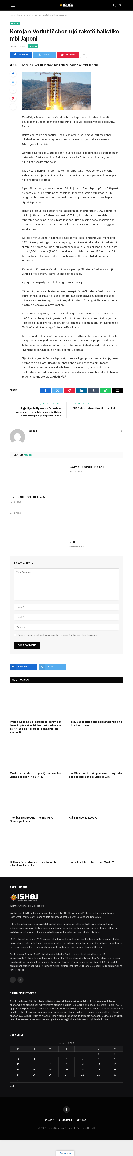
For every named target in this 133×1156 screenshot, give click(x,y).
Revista (15, 23)
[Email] (13, 106)
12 (50, 1064)
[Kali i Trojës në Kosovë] (96, 798)
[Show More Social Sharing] (83, 55)
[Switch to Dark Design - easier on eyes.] (120, 5)
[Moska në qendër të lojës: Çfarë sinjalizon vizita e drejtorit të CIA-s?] (37, 753)
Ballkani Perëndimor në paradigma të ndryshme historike (33, 864)
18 (34, 1069)
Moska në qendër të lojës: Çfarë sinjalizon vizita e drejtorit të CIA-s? (36, 775)
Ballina (49, 1120)
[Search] (115, 5)
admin (33, 430)
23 (115, 1069)
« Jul (12, 1086)
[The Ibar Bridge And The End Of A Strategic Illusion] (37, 798)
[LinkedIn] (13, 90)
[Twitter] (13, 82)
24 (18, 1074)
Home (12, 15)
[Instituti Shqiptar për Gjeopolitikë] (66, 5)
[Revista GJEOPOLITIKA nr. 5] (37, 478)
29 (98, 1074)
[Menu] (13, 5)
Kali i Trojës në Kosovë (83, 817)
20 (66, 1069)
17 (18, 1069)
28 (82, 1074)
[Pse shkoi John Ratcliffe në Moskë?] (96, 842)
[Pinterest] (13, 98)
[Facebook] (13, 73)
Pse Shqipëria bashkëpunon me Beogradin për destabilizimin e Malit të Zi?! (95, 775)
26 (50, 1074)
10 (18, 1064)
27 (66, 1074)
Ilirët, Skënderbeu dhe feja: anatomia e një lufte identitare (96, 723)
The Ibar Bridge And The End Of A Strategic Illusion (31, 819)
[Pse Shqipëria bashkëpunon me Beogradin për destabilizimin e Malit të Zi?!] (96, 753)
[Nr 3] (96, 523)
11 (34, 1064)
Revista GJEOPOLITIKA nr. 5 (27, 497)
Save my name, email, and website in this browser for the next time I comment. (58, 635)
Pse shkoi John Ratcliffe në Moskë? (91, 862)
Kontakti (82, 1120)
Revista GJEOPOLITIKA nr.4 (86, 467)
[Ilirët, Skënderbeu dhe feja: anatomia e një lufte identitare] (96, 702)
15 (98, 1064)
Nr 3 (72, 542)
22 (98, 1069)
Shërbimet (65, 1120)
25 (34, 1074)
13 (66, 1064)
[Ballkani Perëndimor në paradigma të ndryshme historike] (37, 842)
